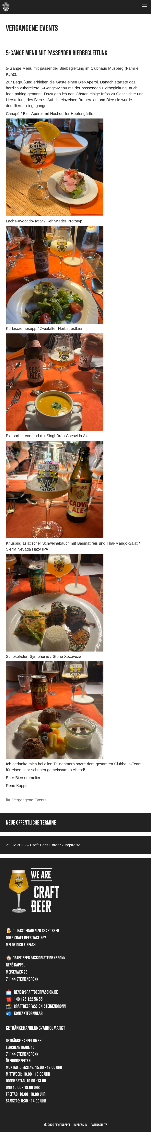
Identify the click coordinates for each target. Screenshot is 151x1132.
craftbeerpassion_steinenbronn (40, 1006)
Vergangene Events (29, 800)
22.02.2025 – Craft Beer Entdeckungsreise (43, 845)
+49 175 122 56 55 (28, 999)
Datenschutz (99, 1125)
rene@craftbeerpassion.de (36, 992)
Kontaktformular (28, 1013)
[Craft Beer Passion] (6, 7)
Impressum (80, 1125)
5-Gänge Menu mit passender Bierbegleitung (56, 53)
